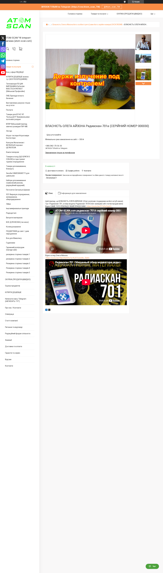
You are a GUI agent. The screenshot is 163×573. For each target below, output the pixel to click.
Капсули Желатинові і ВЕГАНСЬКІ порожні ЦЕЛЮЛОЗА (15, 145)
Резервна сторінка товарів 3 (18, 263)
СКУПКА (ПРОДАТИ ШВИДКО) (18, 279)
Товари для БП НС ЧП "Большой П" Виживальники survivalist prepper (18, 116)
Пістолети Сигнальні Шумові (18, 190)
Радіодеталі (11, 213)
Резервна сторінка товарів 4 (18, 268)
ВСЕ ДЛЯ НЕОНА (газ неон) (17, 222)
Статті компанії (11, 321)
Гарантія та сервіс (12, 353)
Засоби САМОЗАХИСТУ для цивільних (17, 174)
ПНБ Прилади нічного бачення (15, 97)
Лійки (8, 204)
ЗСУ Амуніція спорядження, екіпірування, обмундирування (18, 196)
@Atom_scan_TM (112, 7)
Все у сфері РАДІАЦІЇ (15, 72)
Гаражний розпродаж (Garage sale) (15, 248)
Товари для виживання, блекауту (16, 167)
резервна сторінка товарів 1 (18, 254)
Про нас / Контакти (13, 308)
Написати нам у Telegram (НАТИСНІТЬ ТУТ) (15, 300)
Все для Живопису (14, 238)
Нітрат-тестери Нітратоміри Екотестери (17, 137)
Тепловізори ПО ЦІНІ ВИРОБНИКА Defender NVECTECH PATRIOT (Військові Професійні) (15, 87)
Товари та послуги (13, 67)
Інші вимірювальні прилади (17, 208)
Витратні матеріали (14, 218)
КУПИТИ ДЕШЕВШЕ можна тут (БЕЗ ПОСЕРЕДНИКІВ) (17, 78)
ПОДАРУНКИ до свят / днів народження (17, 232)
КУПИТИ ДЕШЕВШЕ (13, 292)
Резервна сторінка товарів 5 (18, 273)
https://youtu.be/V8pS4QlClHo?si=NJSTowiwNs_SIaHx (67, 258)
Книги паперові (12, 152)
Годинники (10, 243)
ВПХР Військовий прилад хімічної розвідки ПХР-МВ (17, 125)
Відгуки (8, 359)
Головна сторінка (12, 60)
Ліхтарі (9, 131)
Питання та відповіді (13, 327)
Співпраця (9, 314)
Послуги (9, 110)
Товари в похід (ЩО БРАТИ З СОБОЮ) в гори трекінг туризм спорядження (18, 159)
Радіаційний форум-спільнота (17, 334)
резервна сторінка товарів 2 (18, 259)
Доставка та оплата (13, 346)
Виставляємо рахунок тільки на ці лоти (18, 104)
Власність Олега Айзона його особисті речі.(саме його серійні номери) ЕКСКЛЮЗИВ (87, 25)
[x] (49, 310)
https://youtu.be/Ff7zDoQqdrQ (99, 206)
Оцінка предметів (12, 286)
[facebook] (46, 310)
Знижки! (8, 340)
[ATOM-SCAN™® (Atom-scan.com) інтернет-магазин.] (19, 23)
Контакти (9, 366)
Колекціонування (13, 227)
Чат (154, 566)
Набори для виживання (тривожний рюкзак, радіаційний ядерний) (16, 182)
